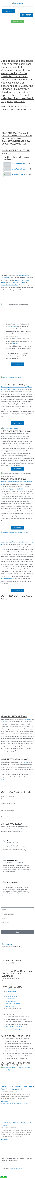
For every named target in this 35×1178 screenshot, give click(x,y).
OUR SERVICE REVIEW (11, 824)
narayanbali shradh (12, 996)
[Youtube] (14, 1147)
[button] (17, 6)
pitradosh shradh (11, 991)
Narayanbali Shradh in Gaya (9, 285)
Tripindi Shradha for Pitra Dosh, (18, 489)
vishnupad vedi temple (13, 1003)
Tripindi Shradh (20, 282)
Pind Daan (14, 326)
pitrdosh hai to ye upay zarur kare (22, 174)
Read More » (4, 1101)
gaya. (2, 779)
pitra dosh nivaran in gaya (16, 431)
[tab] (17, 163)
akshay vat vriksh (11, 1006)
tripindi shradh (10, 994)
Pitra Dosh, (12, 282)
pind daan (28, 719)
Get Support (7, 944)
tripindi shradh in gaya (14, 478)
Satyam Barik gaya (16, 1168)
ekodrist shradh (11, 999)
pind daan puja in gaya (14, 384)
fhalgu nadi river (11, 1001)
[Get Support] (4, 939)
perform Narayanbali (7, 578)
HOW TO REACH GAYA (14, 716)
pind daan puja (10, 989)
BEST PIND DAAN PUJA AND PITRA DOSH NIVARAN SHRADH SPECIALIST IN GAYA (17, 138)
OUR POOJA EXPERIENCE (16, 791)
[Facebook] (4, 1147)
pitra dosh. (4, 721)
